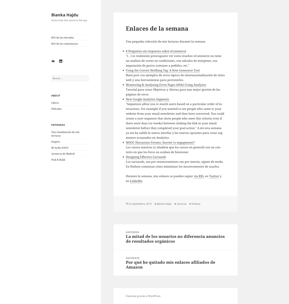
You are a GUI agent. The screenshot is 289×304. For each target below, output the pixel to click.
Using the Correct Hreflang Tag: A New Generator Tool (163, 70)
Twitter (214, 176)
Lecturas (182, 203)
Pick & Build (58, 159)
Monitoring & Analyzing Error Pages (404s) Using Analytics (166, 85)
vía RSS (199, 176)
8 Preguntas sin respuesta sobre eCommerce (156, 51)
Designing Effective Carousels (146, 157)
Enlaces (196, 203)
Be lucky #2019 (59, 147)
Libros (55, 102)
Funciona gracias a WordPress (143, 296)
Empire (55, 141)
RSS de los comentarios (64, 43)
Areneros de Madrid (63, 153)
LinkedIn (136, 181)
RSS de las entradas (62, 37)
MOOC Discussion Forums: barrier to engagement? (160, 142)
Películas (56, 108)
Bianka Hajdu (64, 15)
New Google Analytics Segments (147, 99)
